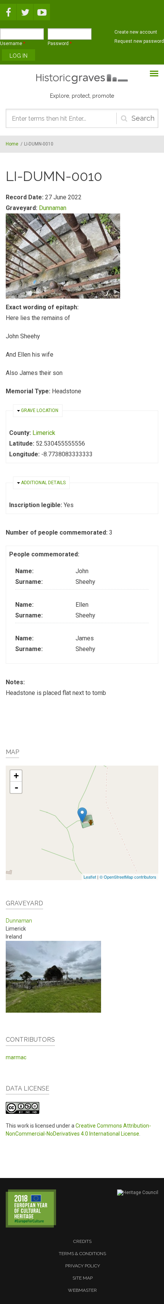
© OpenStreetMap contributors (128, 877)
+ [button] (16, 775)
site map (82, 1278)
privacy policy (82, 1266)
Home (12, 144)
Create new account (135, 32)
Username (12, 43)
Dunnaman (52, 208)
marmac (16, 1057)
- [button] (16, 787)
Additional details (43, 482)
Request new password (139, 41)
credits (82, 1241)
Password (60, 43)
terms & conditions (82, 1253)
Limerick (43, 432)
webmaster (82, 1290)
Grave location (39, 410)
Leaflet (90, 877)
